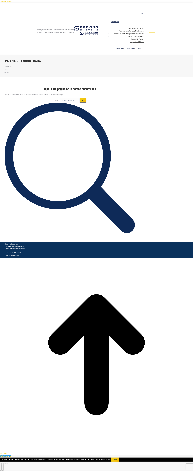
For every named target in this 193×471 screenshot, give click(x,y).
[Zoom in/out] (7, 463)
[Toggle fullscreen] (5, 463)
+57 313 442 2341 (157, 4)
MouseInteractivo (20, 248)
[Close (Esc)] (1, 463)
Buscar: (57, 100)
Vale (115, 459)
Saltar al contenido (6, 1)
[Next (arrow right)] (3, 467)
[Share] (3, 463)
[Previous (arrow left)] (1, 467)
